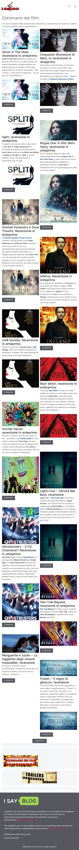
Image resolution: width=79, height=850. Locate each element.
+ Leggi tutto (39, 741)
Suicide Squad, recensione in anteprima (19, 430)
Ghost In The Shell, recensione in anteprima (19, 54)
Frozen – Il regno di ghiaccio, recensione (54, 680)
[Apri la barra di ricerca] (69, 6)
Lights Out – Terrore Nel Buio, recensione (57, 493)
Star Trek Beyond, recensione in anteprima (57, 604)
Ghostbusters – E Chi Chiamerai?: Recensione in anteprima (19, 550)
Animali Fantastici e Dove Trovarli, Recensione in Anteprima (20, 231)
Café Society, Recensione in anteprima (20, 342)
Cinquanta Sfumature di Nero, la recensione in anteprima (57, 58)
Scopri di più (8, 104)
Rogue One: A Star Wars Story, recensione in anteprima (57, 146)
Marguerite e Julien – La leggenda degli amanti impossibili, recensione (19, 659)
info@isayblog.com (25, 820)
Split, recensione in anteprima (16, 139)
